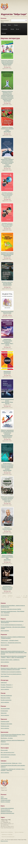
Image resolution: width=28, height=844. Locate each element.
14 (8, 597)
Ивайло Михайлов (5, 402)
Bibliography (7, 527)
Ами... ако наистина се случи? (7, 752)
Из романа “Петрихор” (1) (7, 684)
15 (11, 597)
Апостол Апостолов (7, 529)
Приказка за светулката (6, 723)
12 (2, 597)
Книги (9, 25)
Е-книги (15, 25)
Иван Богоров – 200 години (7, 738)
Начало (4, 25)
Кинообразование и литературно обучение (7, 587)
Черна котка (3, 713)
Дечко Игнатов (7, 100)
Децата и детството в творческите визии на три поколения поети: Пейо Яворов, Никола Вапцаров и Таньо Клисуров (14, 652)
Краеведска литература (6, 811)
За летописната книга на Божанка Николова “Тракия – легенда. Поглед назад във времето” (13, 735)
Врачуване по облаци (5, 697)
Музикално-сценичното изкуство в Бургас (7, 282)
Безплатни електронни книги (7, 813)
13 (5, 597)
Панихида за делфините (6, 695)
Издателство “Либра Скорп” (14, 14)
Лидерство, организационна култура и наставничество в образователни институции (7, 432)
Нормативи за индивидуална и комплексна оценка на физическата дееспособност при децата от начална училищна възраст (7, 161)
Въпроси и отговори (5, 801)
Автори (12, 29)
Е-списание (4, 29)
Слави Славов (7, 501)
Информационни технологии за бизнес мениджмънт (7, 341)
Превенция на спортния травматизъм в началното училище (7, 129)
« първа (4, 595)
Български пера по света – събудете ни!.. (10, 659)
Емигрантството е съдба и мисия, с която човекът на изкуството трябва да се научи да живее (13, 669)
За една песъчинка (5, 726)
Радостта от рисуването (7, 311)
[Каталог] (4, 6)
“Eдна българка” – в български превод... (10, 640)
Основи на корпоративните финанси (7, 400)
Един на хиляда (4, 750)
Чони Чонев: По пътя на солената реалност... (11, 674)
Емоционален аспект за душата (8, 754)
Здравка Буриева (7, 255)
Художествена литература (7, 808)
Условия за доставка (5, 800)
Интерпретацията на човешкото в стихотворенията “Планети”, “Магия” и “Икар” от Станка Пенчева (13, 656)
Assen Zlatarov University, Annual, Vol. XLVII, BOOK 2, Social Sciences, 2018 (7, 225)
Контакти (4, 33)
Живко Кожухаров (7, 312)
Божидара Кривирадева (7, 435)
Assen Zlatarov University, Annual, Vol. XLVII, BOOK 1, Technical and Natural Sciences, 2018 (7, 194)
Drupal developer (4, 841)
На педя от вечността (6, 700)
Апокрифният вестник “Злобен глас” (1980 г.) (11, 763)
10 (23, 595)
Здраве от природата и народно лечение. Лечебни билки (7, 557)
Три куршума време (5, 708)
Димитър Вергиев (5, 343)
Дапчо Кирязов (7, 559)
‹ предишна (9, 595)
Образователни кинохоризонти (7, 372)
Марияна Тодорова (7, 64)
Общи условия (4, 798)
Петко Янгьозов (9, 402)
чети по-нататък (5, 615)
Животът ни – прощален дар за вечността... (11, 642)
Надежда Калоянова (7, 436)
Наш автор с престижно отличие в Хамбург (11, 609)
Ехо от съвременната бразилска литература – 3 (12, 624)
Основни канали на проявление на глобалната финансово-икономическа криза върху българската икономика (7, 466)
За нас (17, 29)
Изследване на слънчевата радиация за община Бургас (7, 253)
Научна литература (5, 810)
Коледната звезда (5, 721)
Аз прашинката (4, 710)
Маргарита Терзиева (7, 589)
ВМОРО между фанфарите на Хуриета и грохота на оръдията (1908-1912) (7, 498)
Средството (4, 682)
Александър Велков (7, 284)
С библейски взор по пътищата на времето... (11, 671)
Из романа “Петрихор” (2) (7, 687)
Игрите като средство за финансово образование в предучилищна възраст (7, 62)
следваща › (18, 597)
